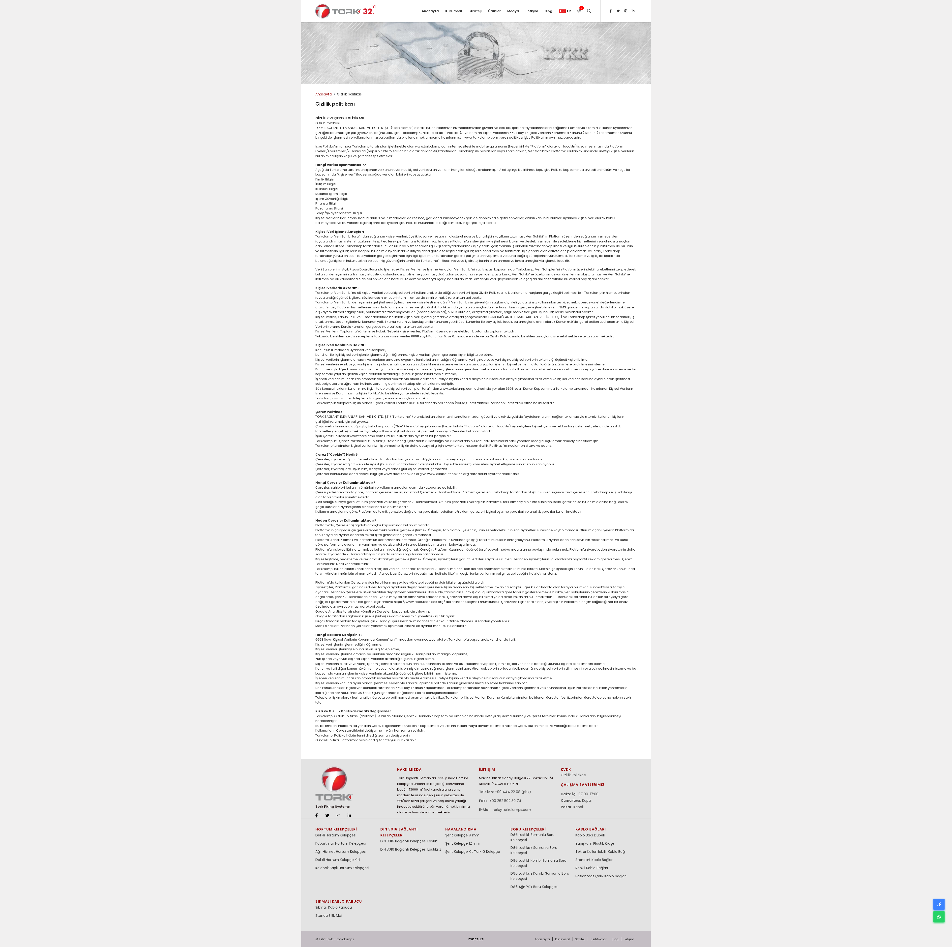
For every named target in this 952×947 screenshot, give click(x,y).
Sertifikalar (598, 939)
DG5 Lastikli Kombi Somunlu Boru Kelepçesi (538, 863)
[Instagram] (625, 11)
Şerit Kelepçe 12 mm (462, 843)
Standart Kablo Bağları (594, 859)
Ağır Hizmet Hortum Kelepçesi (340, 851)
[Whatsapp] (939, 916)
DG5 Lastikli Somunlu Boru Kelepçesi (532, 837)
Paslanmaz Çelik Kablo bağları (600, 876)
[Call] (939, 904)
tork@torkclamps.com (511, 809)
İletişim (532, 11)
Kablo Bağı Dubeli (590, 835)
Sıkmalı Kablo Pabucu (338, 901)
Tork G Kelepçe (487, 851)
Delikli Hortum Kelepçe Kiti (337, 859)
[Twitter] (618, 11)
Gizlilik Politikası (573, 774)
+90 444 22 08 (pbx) (513, 791)
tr (568, 11)
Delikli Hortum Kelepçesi (335, 835)
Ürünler (494, 11)
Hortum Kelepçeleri (336, 829)
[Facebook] (610, 11)
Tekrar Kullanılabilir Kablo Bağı (600, 851)
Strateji (475, 11)
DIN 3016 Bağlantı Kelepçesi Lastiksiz (410, 849)
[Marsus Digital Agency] (476, 939)
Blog (548, 11)
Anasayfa (430, 11)
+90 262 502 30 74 (505, 800)
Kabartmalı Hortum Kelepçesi (340, 843)
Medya (513, 11)
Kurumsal (453, 11)
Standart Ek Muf (329, 915)
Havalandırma (460, 829)
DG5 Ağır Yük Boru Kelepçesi (534, 886)
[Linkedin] (633, 11)
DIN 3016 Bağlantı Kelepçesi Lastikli (409, 841)
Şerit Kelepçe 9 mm (462, 835)
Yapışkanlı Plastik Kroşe (594, 843)
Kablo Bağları (590, 829)
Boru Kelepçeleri (528, 829)
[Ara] (589, 11)
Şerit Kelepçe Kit (459, 851)
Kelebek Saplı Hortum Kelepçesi (342, 867)
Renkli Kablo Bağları (591, 867)
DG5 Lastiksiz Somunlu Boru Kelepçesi (533, 850)
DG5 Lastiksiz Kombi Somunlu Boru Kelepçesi (539, 876)
